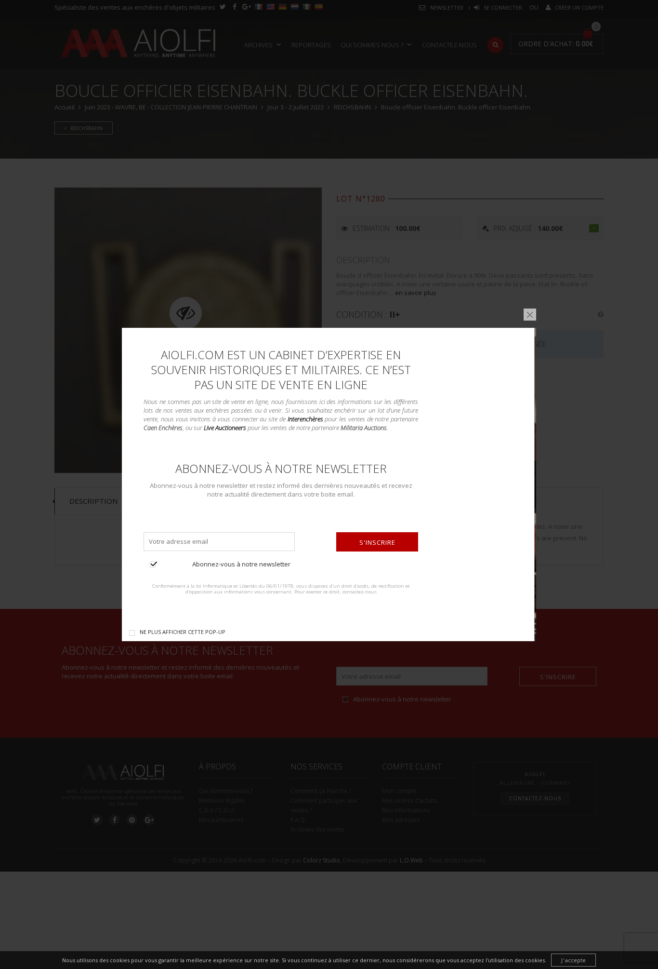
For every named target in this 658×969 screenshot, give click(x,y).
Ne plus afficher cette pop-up (182, 631)
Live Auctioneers (225, 427)
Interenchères (305, 419)
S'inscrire (377, 542)
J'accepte (573, 960)
